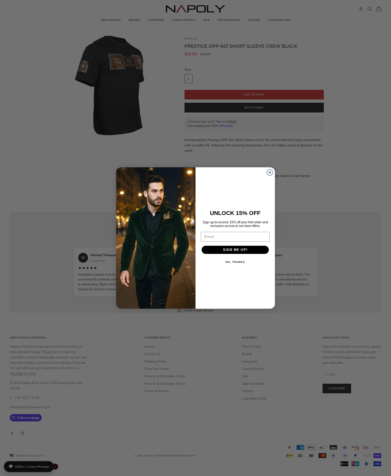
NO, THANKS (235, 262)
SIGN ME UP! (235, 249)
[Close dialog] (270, 172)
